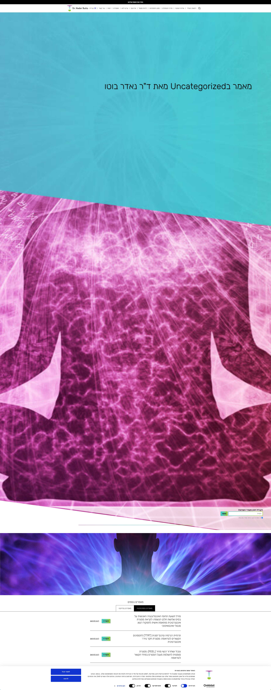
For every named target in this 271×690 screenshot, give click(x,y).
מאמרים (116, 8)
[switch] (168, 685)
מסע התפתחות (154, 8)
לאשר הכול (66, 672)
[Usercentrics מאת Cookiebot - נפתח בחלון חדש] (209, 685)
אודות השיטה (179, 8)
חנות (109, 8)
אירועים (133, 8)
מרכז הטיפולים (167, 8)
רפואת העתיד (191, 8)
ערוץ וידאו (125, 8)
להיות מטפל (143, 8)
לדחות (66, 679)
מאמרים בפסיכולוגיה (144, 608)
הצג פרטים (121, 686)
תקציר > (106, 621)
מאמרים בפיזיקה (125, 608)
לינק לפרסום (94, 621)
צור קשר (102, 8)
